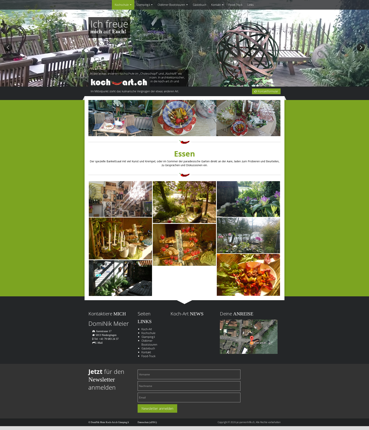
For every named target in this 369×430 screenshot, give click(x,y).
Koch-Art (146, 329)
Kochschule (122, 5)
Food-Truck (236, 5)
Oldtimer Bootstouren (172, 5)
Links (251, 5)
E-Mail (99, 342)
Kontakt (216, 5)
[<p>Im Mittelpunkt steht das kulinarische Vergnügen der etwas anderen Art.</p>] (120, 238)
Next (360, 47)
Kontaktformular (267, 91)
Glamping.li (143, 5)
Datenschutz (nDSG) (147, 422)
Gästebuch (199, 5)
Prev (8, 47)
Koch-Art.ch (111, 422)
